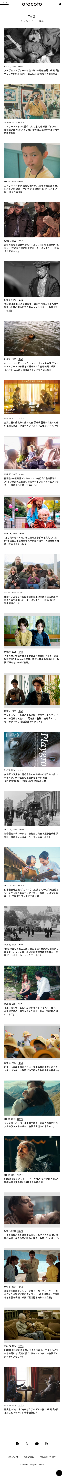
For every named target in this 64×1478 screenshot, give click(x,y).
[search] (60, 4)
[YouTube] (37, 1443)
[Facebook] (17, 1443)
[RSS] (46, 1443)
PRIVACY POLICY (48, 1457)
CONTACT (13, 1457)
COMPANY (29, 1457)
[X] (27, 1443)
